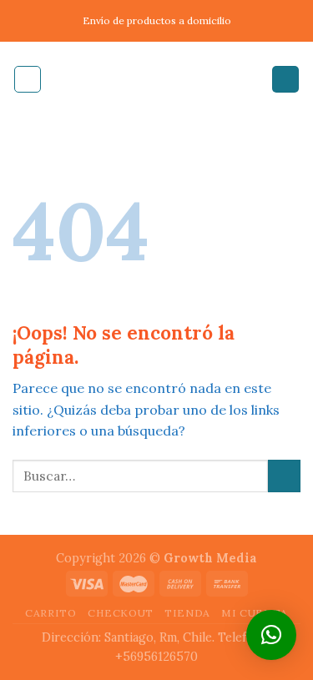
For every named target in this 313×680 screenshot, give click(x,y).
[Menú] (27, 79)
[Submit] (284, 476)
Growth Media (210, 558)
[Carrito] (285, 79)
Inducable (157, 79)
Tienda (187, 613)
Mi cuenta (254, 613)
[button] (271, 635)
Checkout (121, 613)
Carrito (50, 613)
